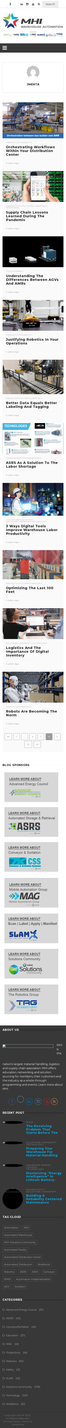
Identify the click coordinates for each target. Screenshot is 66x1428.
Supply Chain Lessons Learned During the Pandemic (27, 216)
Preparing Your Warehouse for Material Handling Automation (42, 1153)
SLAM (25, 398)
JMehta (33, 84)
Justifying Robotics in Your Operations (32, 341)
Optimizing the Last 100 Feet (29, 590)
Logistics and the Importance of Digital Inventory (27, 651)
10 (28, 744)
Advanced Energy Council (38, 1166)
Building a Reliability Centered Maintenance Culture (44, 1201)
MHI (26, 1227)
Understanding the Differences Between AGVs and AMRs (32, 279)
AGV (6, 1286)
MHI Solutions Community (20, 1242)
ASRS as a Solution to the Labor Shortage (32, 465)
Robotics (27, 142)
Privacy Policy (12, 1421)
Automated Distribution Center (22, 1257)
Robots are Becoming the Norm (31, 713)
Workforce (13, 208)
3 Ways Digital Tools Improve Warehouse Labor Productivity (32, 530)
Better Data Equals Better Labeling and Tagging (31, 405)
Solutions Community (35, 206)
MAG (21, 271)
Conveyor (49, 1271)
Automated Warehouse (18, 1235)
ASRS (23, 1271)
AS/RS (9, 458)
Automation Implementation (33, 1279)
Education (12, 271)
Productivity (14, 142)
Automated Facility (15, 1249)
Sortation (20, 1286)
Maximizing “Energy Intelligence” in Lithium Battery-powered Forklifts (44, 1178)
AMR (35, 1271)
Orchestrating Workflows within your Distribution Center (30, 151)
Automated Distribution (18, 1264)
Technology (35, 398)
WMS (7, 1279)
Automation (11, 1227)
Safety (10, 1369)
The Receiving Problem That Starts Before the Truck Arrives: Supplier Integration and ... (44, 1134)
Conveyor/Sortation (17, 1326)
